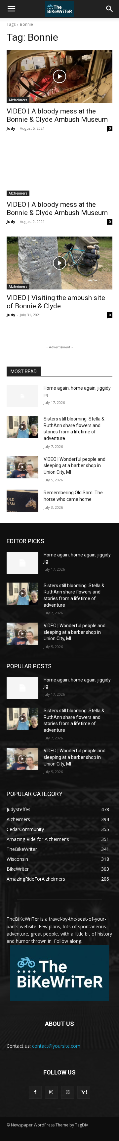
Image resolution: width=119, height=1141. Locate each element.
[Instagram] (51, 1092)
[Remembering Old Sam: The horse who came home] (22, 501)
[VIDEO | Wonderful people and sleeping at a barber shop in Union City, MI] (22, 467)
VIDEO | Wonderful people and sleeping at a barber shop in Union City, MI (74, 466)
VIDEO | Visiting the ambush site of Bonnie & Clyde (56, 302)
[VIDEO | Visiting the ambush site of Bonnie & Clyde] (59, 263)
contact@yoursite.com (56, 1046)
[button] (11, 9)
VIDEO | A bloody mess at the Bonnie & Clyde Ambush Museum (57, 115)
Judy (11, 128)
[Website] (67, 1092)
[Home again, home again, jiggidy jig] (22, 396)
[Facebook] (35, 1092)
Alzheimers (18, 100)
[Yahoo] (83, 1092)
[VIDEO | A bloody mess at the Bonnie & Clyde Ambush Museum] (59, 76)
